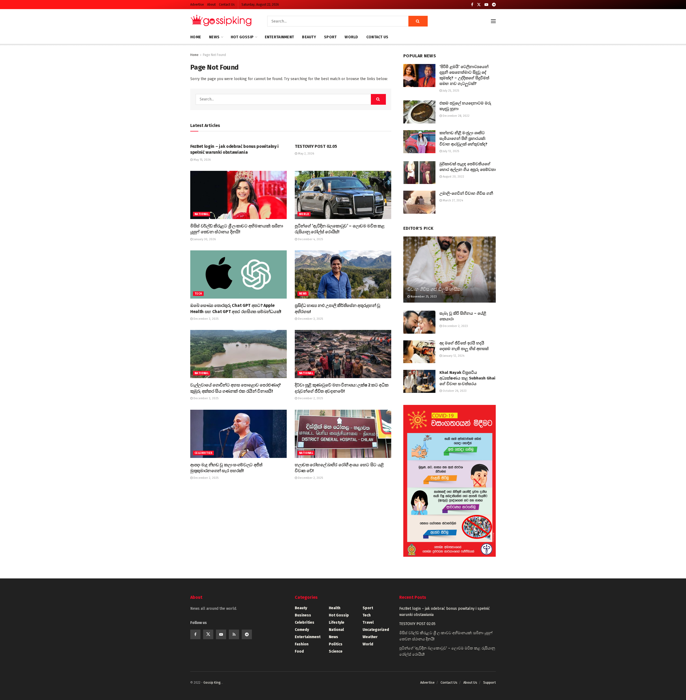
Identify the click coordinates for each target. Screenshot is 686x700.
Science (335, 651)
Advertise (197, 4)
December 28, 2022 (455, 116)
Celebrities (203, 453)
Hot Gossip (242, 37)
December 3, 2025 (205, 319)
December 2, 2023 (455, 326)
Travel (368, 622)
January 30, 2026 (204, 239)
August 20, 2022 (453, 176)
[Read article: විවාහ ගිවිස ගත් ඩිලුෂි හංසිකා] (449, 269)
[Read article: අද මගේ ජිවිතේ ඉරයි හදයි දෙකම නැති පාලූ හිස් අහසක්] (419, 351)
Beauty (309, 37)
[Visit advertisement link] (449, 481)
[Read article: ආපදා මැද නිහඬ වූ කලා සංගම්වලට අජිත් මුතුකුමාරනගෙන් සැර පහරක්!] (238, 434)
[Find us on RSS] (234, 634)
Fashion (301, 644)
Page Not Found (214, 55)
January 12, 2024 (453, 355)
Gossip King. (212, 682)
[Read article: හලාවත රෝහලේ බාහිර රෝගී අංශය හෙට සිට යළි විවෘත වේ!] (343, 434)
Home (195, 37)
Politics (335, 644)
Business (303, 615)
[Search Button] (418, 21)
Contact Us (227, 4)
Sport (330, 37)
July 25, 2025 (450, 90)
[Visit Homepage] (221, 21)
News (214, 37)
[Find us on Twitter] (479, 4)
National (201, 214)
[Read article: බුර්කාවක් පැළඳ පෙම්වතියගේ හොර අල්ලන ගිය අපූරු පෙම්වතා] (419, 172)
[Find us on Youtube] (486, 4)
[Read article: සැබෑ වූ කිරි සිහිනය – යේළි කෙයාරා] (419, 322)
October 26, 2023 (454, 391)
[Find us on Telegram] (494, 4)
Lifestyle (336, 622)
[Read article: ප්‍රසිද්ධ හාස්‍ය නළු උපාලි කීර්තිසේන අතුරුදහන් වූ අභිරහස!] (343, 274)
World (351, 37)
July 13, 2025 (450, 151)
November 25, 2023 (423, 296)
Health (334, 608)
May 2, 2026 (305, 153)
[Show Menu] (493, 21)
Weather (370, 637)
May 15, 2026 (202, 159)
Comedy (302, 629)
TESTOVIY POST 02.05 (316, 146)
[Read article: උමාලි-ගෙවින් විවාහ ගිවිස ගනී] (419, 202)
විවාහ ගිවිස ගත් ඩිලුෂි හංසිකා (435, 289)
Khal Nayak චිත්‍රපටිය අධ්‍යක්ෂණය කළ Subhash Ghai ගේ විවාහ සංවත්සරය (467, 378)
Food (299, 651)
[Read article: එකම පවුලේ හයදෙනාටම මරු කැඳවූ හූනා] (419, 111)
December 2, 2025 (310, 398)
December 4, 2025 (310, 239)
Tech (198, 293)
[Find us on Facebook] (472, 4)
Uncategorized (376, 629)
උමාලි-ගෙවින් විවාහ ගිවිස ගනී (466, 193)
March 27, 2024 (452, 200)
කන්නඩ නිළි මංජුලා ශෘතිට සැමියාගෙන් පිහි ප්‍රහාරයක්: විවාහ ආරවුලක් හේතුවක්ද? (463, 138)
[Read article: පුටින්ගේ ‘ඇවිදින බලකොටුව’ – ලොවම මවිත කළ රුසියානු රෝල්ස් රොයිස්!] (343, 195)
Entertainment (279, 37)
